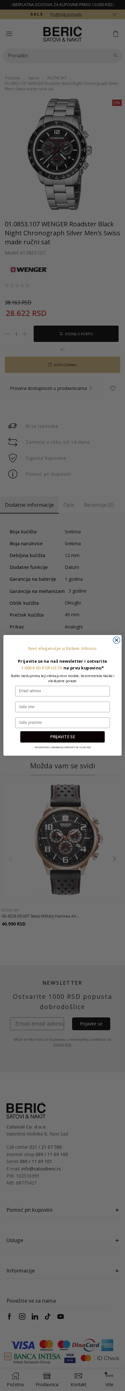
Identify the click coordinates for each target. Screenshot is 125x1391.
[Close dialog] (116, 640)
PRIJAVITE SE (62, 737)
